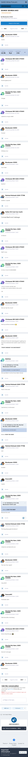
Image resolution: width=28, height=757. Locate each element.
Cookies (14, 745)
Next (22, 28)
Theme (5, 743)
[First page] (2, 29)
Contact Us (21, 743)
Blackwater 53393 (8, 16)
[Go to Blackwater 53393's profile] (2, 35)
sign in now (10, 689)
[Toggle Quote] (3, 365)
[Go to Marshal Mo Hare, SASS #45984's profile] (2, 93)
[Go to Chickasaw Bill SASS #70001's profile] (2, 59)
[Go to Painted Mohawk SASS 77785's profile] (2, 196)
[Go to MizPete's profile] (2, 360)
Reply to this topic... (9, 700)
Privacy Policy (13, 743)
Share (7, 708)
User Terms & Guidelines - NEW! (12, 728)
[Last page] (26, 29)
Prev (5, 28)
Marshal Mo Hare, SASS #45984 (13, 92)
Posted (12, 36)
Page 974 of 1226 (14, 28)
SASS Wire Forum (9, 2)
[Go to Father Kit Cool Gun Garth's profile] (2, 213)
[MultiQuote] (2, 45)
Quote (6, 45)
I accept (23, 752)
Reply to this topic (14, 23)
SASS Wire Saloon (12, 18)
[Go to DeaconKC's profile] (2, 480)
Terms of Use (6, 755)
